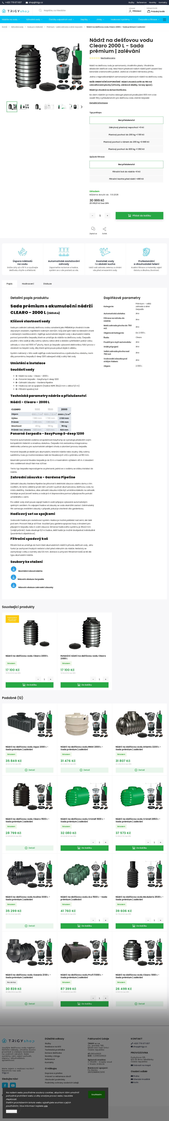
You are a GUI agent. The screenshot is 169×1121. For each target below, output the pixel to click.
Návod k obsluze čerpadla (31, 579)
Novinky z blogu (52, 1056)
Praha (136, 1076)
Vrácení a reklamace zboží (58, 1076)
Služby (131, 2)
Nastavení (11, 1111)
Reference (142, 2)
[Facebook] (5, 1085)
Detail (32, 770)
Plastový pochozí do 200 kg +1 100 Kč (126, 134)
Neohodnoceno (108, 58)
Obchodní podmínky (55, 1079)
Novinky (152, 2)
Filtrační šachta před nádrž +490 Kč (126, 179)
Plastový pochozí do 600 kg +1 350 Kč (126, 149)
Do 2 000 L (140, 332)
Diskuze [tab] (47, 283)
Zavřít (158, 238)
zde (46, 1106)
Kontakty (163, 2)
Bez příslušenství (126, 120)
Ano (137, 313)
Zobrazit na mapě (142, 1065)
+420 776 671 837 (141, 1043)
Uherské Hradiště (141, 1079)
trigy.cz (5, 1073)
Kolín (135, 1082)
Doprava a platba (53, 1073)
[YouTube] (13, 1085)
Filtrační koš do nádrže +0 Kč (126, 171)
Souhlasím (96, 1094)
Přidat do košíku (142, 215)
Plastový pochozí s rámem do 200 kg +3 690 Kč (126, 142)
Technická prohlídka (55, 1050)
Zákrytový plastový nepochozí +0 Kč (126, 127)
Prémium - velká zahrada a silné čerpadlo (143, 306)
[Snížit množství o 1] (92, 216)
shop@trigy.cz (140, 1047)
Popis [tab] (10, 283)
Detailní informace (99, 103)
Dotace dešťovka (53, 1053)
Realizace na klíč (53, 1047)
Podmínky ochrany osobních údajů (62, 1083)
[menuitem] (12, 19)
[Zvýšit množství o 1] (107, 216)
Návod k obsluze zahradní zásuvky (35, 587)
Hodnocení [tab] (28, 283)
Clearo (139, 337)
